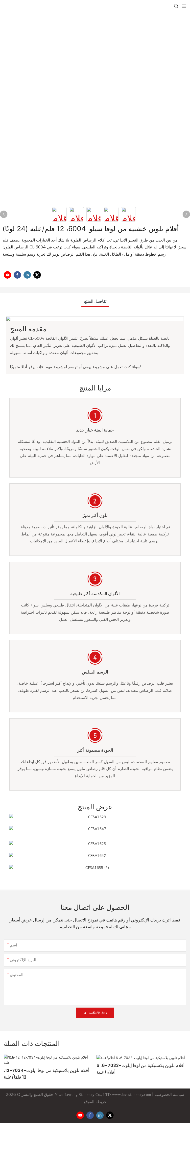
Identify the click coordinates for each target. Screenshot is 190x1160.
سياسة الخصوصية (168, 1094)
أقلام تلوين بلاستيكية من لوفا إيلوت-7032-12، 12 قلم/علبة (139, 1068)
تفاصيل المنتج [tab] (95, 301)
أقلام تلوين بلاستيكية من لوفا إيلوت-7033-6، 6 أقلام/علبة (48, 1068)
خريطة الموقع (95, 1101)
